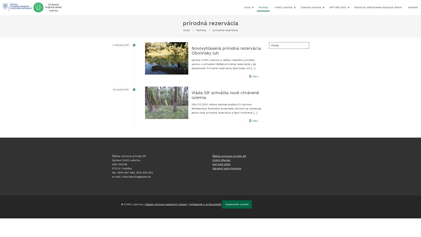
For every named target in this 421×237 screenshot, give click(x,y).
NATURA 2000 (221, 164)
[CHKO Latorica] (32, 7)
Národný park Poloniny (226, 168)
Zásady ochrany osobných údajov (166, 204)
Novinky (201, 30)
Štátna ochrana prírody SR (229, 156)
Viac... (256, 76)
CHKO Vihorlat (221, 160)
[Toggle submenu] (252, 7)
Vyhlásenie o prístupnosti (205, 204)
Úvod (186, 30)
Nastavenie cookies (237, 204)
